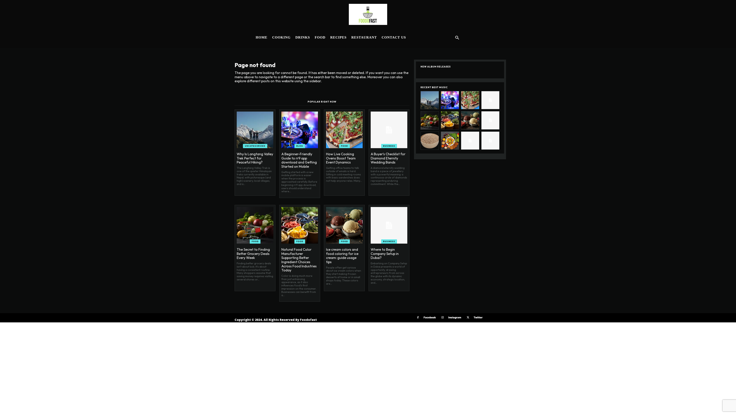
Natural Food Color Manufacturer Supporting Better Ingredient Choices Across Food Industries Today (299, 259)
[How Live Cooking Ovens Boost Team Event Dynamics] (344, 130)
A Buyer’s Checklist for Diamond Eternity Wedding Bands (388, 158)
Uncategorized (255, 146)
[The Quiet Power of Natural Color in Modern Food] (450, 141)
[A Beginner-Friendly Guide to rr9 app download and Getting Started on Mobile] (299, 130)
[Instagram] (442, 317)
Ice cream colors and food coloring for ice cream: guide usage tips (342, 255)
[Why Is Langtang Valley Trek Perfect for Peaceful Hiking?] (255, 130)
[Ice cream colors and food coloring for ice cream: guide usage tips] (344, 225)
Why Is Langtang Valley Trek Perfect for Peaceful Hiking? (255, 158)
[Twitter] (468, 317)
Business (389, 146)
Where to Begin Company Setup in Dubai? (385, 253)
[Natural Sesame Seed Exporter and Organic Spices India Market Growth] (430, 141)
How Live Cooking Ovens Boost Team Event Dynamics (341, 158)
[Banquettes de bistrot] (490, 141)
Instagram (454, 317)
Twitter (478, 317)
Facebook (430, 317)
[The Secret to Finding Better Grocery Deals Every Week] (255, 225)
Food (344, 146)
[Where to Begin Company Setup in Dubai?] (389, 225)
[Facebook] (418, 317)
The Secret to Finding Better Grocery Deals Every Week (253, 253)
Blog (299, 146)
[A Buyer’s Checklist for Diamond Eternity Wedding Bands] (389, 130)
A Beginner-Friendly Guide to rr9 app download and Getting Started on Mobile (299, 160)
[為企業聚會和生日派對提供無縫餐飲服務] (470, 141)
